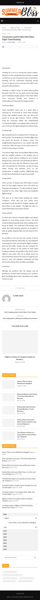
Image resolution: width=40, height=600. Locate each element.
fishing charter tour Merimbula (12, 575)
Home (4, 28)
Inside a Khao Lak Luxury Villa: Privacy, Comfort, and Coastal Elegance (26, 422)
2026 (5, 514)
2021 (5, 543)
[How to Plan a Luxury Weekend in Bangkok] (8, 384)
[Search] (38, 21)
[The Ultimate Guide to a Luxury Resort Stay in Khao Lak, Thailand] (8, 435)
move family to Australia (10, 578)
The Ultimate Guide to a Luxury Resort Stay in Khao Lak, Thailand (26, 434)
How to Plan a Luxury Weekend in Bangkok (24, 382)
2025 (5, 531)
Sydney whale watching (26, 578)
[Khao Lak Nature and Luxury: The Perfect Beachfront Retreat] (8, 397)
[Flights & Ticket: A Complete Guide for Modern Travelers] (20, 342)
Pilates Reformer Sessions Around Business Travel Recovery (26, 409)
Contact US (20, 2)
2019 (5, 549)
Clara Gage (11, 42)
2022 (5, 540)
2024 (5, 534)
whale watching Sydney (25, 581)
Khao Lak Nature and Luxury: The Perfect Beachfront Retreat (27, 396)
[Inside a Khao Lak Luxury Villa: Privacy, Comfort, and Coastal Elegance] (8, 423)
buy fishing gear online (10, 572)
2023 (5, 537)
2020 (5, 546)
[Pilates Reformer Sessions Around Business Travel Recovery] (8, 410)
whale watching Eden (9, 581)
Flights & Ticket (15, 28)
